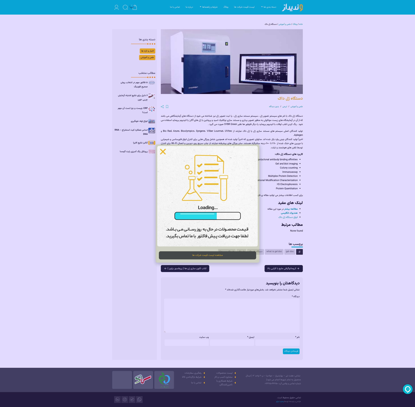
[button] (163, 152)
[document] (207, 203)
